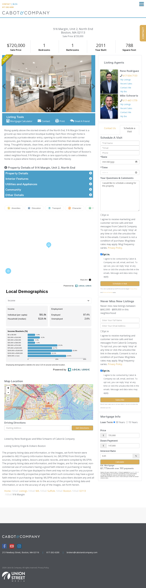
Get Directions (82, 428)
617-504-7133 (130, 75)
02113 (82, 490)
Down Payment (109, 440)
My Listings (125, 79)
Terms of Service (107, 292)
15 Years (133, 422)
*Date (103, 156)
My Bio (123, 91)
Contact (6, 4)
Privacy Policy (115, 247)
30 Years (120, 422)
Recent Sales (126, 83)
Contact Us (110, 128)
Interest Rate (108, 451)
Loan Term (106, 422)
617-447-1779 (130, 100)
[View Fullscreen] (8, 398)
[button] (4, 83)
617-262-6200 (8, 7)
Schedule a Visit (129, 130)
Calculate (120, 462)
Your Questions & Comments (116, 178)
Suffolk (51, 490)
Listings (23, 490)
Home (7, 490)
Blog (15, 4)
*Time (104, 167)
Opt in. (106, 254)
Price (103, 430)
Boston (67, 490)
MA (37, 490)
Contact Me (125, 87)
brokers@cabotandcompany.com (82, 552)
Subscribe (119, 399)
